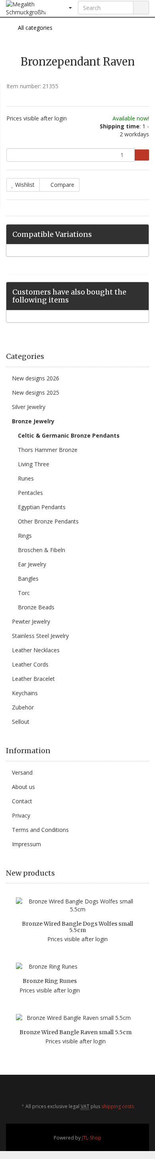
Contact (22, 801)
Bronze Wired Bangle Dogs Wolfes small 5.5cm (77, 926)
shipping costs (117, 1106)
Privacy (21, 815)
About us (23, 787)
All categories (34, 27)
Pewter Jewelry (31, 621)
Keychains (25, 693)
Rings (25, 535)
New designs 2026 (35, 378)
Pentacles (30, 492)
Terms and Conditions (40, 829)
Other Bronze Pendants (48, 521)
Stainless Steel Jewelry (40, 636)
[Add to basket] (141, 155)
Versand (22, 772)
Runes (26, 478)
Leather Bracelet (33, 678)
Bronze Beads (36, 607)
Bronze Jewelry (33, 421)
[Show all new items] (146, 873)
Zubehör (23, 707)
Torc (24, 593)
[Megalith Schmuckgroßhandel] (26, 8)
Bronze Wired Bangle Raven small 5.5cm (75, 1032)
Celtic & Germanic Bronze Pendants (69, 435)
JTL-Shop (91, 1137)
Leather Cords (30, 664)
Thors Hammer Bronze (48, 450)
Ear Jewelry (32, 564)
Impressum (26, 844)
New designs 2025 (35, 392)
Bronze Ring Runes (50, 981)
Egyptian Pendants (42, 507)
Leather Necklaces (36, 650)
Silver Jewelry (28, 407)
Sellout (20, 721)
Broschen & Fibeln (41, 550)
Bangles (28, 578)
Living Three (33, 464)
